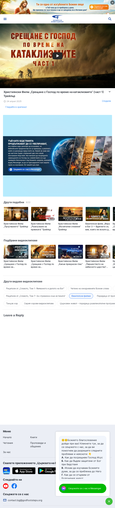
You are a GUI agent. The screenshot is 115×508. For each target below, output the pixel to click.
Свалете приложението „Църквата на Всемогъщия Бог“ (41, 463)
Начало (7, 437)
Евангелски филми (81, 296)
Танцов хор (12, 303)
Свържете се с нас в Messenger (84, 488)
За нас (7, 452)
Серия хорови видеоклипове (39, 303)
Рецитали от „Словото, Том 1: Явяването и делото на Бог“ (35, 288)
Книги (33, 437)
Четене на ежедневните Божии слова (90, 288)
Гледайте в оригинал (16, 107)
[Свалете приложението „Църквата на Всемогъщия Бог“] (6, 470)
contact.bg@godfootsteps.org (25, 500)
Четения (8, 442)
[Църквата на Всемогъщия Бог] (57, 18)
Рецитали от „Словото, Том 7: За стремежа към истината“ (35, 296)
